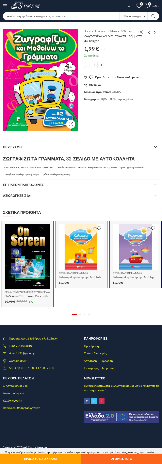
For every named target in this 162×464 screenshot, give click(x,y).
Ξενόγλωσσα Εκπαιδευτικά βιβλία (30, 292)
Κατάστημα (100, 31)
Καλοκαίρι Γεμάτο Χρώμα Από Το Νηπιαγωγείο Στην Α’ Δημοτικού (98, 277)
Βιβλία (113, 31)
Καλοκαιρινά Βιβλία (77, 273)
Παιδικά (140, 167)
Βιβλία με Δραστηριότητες (27, 174)
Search (153, 16)
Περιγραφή (12, 147)
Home (87, 31)
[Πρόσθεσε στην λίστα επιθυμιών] (43, 228)
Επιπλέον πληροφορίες (23, 185)
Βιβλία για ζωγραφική (60, 174)
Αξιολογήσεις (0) (17, 195)
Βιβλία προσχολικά (128, 31)
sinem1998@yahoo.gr (22, 353)
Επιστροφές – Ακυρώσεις (99, 368)
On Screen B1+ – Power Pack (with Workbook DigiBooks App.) (42, 296)
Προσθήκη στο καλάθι (40, 458)
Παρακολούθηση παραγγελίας (21, 407)
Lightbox (70, 124)
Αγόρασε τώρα (121, 458)
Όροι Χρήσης (92, 346)
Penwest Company (77, 167)
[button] (74, 314)
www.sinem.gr (17, 360)
